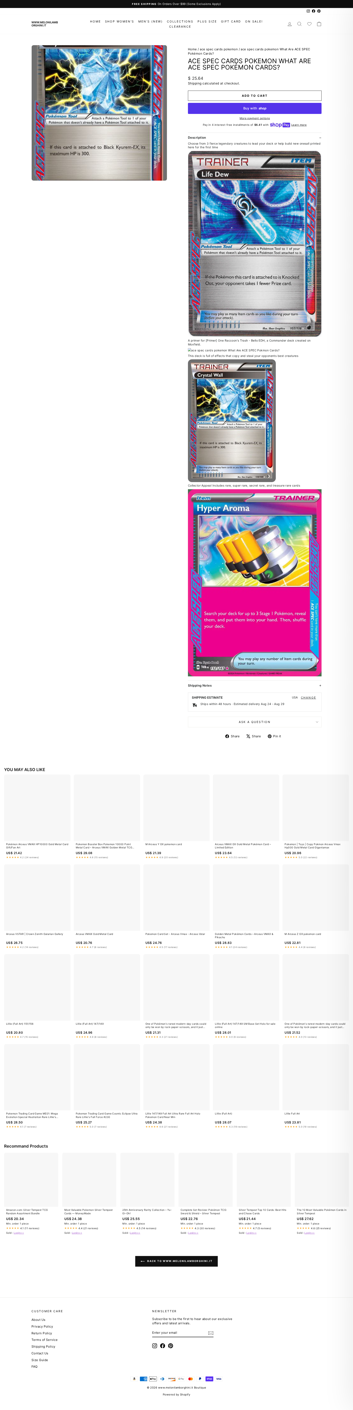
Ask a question (255, 722)
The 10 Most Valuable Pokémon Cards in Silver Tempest (321, 1211)
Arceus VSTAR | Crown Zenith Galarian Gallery (34, 934)
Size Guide (39, 1360)
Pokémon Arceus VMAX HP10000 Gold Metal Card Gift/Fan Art (37, 846)
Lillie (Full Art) (223, 1113)
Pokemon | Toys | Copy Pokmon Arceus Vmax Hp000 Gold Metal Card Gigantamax (312, 846)
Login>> (19, 1232)
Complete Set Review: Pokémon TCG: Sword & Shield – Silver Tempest (204, 1211)
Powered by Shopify (176, 1394)
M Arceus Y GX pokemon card (163, 844)
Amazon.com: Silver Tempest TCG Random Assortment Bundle (27, 1211)
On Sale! (254, 21)
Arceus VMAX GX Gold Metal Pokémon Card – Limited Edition (243, 846)
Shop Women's (119, 21)
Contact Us (39, 1353)
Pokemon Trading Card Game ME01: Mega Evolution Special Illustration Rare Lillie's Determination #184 (32, 1115)
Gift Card (231, 21)
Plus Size (207, 21)
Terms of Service (44, 1340)
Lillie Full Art (292, 1113)
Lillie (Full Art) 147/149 (90, 1023)
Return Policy (41, 1333)
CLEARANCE (180, 26)
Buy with (254, 108)
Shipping (195, 83)
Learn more (299, 124)
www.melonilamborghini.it (44, 24)
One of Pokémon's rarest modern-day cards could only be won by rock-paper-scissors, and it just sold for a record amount (175, 1025)
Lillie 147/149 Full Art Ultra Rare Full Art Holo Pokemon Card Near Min (172, 1115)
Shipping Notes (200, 685)
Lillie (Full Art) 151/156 (19, 1023)
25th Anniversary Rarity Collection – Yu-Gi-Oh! (147, 1211)
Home (95, 21)
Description (197, 137)
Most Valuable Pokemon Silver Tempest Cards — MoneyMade (88, 1211)
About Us (38, 1320)
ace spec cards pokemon (219, 49)
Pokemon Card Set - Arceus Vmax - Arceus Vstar (175, 934)
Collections (180, 21)
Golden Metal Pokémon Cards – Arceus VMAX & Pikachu (244, 935)
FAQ (34, 1366)
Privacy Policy (42, 1326)
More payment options (255, 118)
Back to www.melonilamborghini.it (179, 1261)
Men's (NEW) (150, 21)
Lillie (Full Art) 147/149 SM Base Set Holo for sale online (245, 1025)
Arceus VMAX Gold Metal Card (94, 934)
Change (308, 697)
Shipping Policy (43, 1346)
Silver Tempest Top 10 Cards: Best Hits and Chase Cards (262, 1211)
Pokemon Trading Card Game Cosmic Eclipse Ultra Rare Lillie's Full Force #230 (107, 1115)
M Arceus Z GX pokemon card (303, 934)
